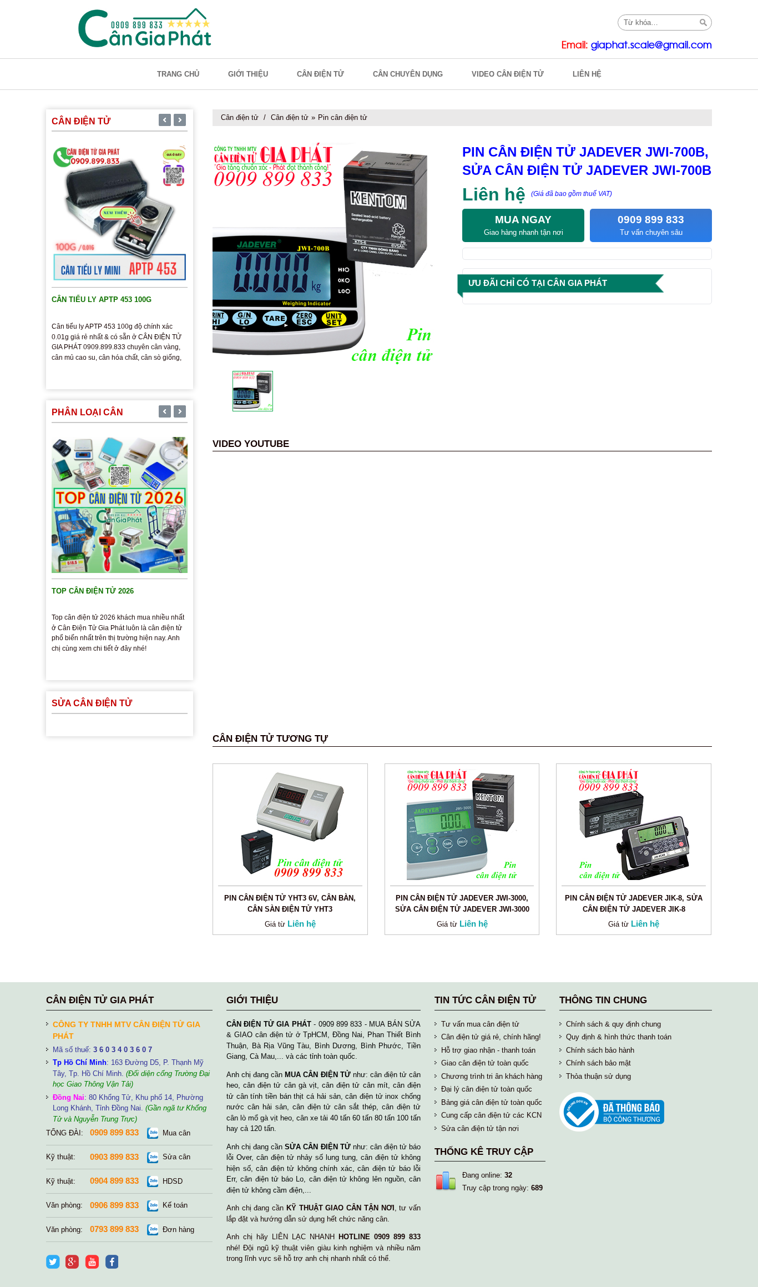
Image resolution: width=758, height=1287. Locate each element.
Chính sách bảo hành (600, 1050)
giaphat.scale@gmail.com (651, 45)
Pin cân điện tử (342, 117)
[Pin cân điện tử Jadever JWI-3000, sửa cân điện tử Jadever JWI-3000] (462, 824)
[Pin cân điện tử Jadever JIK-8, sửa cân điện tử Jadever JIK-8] (633, 824)
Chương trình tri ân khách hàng (491, 1076)
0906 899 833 (114, 1205)
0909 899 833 (114, 1132)
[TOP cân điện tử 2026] (120, 504)
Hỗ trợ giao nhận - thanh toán (488, 1050)
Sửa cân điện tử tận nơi (480, 1128)
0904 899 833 (114, 1180)
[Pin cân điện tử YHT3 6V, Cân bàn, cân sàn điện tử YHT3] (290, 824)
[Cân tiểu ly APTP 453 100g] (120, 213)
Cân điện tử (240, 117)
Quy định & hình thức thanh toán (618, 1037)
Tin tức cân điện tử (485, 1000)
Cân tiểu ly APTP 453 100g (101, 299)
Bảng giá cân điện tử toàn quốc (491, 1102)
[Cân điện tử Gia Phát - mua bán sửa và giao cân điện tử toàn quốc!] (146, 27)
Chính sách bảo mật (598, 1063)
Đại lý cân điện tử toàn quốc (486, 1089)
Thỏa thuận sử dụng (598, 1076)
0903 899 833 (114, 1157)
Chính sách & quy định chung (613, 1024)
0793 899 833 (114, 1229)
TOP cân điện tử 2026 (93, 591)
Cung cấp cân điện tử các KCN (491, 1115)
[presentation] (165, 121)
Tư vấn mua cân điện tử (480, 1024)
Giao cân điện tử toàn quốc (485, 1063)
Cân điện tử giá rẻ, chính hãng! (491, 1037)
